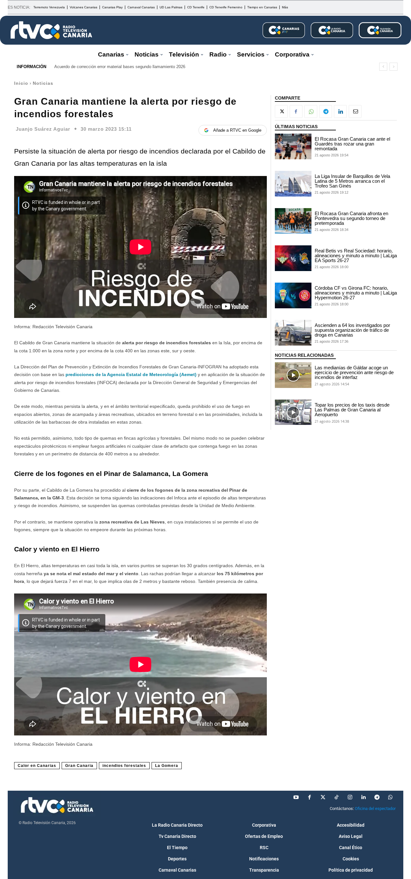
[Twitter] (323, 797)
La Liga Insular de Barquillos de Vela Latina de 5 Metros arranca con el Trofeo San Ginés (352, 181)
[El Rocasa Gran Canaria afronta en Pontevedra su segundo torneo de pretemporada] (293, 221)
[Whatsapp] (390, 797)
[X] (281, 111)
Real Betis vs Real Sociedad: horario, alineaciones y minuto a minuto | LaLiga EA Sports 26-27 (356, 255)
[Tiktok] (336, 797)
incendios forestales (124, 765)
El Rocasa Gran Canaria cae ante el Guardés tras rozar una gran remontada (352, 143)
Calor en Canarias (37, 765)
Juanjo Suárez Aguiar (43, 129)
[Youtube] (296, 797)
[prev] (383, 67)
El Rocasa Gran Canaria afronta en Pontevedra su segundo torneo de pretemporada (351, 218)
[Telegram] (325, 111)
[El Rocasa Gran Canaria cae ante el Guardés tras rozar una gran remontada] (293, 146)
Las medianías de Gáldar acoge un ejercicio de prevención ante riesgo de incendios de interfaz (354, 372)
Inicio (21, 83)
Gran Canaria (79, 765)
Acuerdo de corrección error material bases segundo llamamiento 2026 (119, 66)
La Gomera (166, 765)
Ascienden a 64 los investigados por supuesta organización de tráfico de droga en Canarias (352, 330)
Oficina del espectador (375, 808)
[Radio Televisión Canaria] (51, 30)
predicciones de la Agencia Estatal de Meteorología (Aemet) (132, 374)
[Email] (355, 111)
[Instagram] (350, 797)
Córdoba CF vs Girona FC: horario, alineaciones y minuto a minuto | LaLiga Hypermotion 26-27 (356, 292)
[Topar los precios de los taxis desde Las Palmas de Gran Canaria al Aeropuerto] (293, 412)
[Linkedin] (340, 111)
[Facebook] (296, 111)
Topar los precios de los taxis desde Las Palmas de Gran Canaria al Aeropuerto (352, 409)
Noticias (43, 83)
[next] (393, 67)
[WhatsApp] (310, 111)
